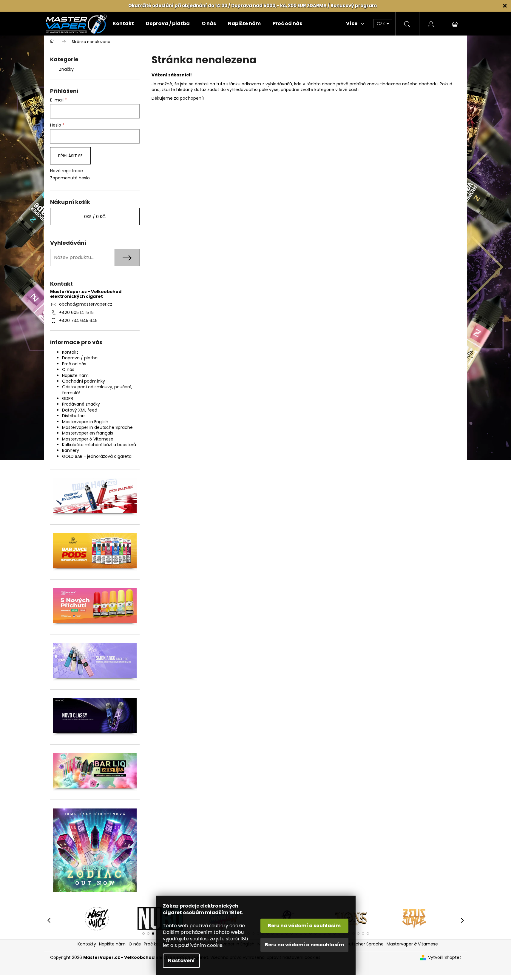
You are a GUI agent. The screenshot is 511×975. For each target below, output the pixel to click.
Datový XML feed (79, 410)
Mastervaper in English (85, 422)
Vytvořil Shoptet (444, 957)
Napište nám (75, 375)
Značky (66, 69)
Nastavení (181, 960)
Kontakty (87, 944)
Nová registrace (66, 171)
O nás (68, 369)
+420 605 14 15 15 (76, 312)
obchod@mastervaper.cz (85, 304)
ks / (95, 217)
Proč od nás (74, 364)
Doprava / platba (80, 358)
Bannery (70, 450)
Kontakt (70, 352)
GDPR (67, 398)
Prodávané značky (81, 404)
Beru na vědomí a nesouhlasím (304, 944)
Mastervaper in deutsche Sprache (97, 427)
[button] (143, 933)
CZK (381, 24)
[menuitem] (123, 24)
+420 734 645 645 (78, 321)
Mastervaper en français (87, 433)
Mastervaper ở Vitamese (87, 439)
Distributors (74, 416)
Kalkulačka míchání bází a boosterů (99, 445)
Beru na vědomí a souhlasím (304, 925)
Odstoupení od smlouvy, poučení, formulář (97, 389)
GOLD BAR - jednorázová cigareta (97, 456)
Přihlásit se (70, 156)
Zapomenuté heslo (70, 178)
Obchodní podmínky (83, 381)
